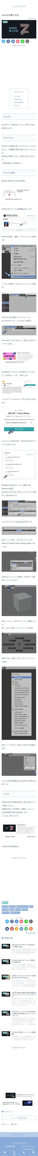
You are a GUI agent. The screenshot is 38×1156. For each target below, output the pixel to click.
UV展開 (6, 909)
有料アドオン (16, 912)
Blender (13, 906)
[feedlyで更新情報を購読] (26, 929)
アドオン (6, 912)
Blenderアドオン (23, 906)
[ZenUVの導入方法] (13, 41)
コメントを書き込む (19, 1118)
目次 (16, 92)
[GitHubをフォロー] (21, 929)
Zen (12, 909)
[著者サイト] (7, 929)
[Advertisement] (19, 66)
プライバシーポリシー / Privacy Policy (27, 1148)
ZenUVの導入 (19, 102)
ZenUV (26, 909)
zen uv (18, 909)
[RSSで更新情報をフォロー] (31, 929)
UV (32, 906)
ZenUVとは (18, 99)
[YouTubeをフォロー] (12, 929)
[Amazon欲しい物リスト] (16, 929)
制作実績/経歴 (10, 1146)
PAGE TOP (19, 1135)
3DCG (6, 902)
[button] (34, 561)
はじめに (18, 96)
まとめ (17, 105)
